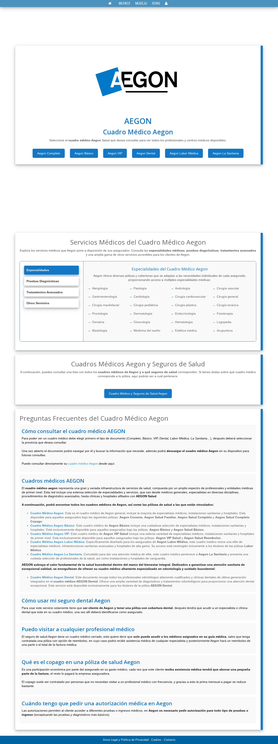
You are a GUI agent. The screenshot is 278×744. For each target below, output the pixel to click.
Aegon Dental (146, 153)
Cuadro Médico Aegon (46, 513)
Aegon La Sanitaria (226, 153)
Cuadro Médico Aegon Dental (52, 577)
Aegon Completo (48, 153)
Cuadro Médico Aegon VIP (49, 533)
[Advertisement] (139, 26)
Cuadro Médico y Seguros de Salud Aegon (138, 393)
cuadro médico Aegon (83, 463)
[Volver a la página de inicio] (112, 3)
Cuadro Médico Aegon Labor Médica (57, 542)
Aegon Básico (83, 153)
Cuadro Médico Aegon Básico (52, 525)
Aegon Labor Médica (184, 153)
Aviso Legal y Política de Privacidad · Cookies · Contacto (139, 739)
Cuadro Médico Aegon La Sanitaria (56, 554)
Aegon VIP (115, 153)
